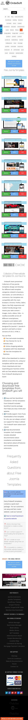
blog (12, 16)
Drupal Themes (14, 605)
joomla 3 (22, 33)
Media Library (14, 630)
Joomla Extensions (14, 597)
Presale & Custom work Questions (12, 719)
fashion (12, 30)
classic (14, 23)
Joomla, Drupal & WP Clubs (14, 607)
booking (15, 20)
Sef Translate (14, 633)
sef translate (17, 49)
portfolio (7, 46)
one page (20, 43)
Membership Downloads (14, 610)
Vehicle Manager (14, 622)
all (5, 16)
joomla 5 (14, 36)
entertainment (20, 26)
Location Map (14, 641)
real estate (13, 46)
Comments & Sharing (14, 643)
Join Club (14, 579)
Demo (6, 90)
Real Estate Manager (14, 625)
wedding (14, 56)
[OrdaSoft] (14, 3)
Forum (14, 664)
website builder (19, 53)
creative (19, 23)
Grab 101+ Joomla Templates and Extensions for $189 (14, 63)
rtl (11, 49)
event (7, 30)
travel (6, 53)
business (20, 20)
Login (14, 12)
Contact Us (14, 666)
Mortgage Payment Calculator (14, 646)
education (13, 26)
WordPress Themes (14, 602)
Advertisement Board (14, 636)
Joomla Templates (14, 599)
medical (21, 40)
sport (22, 49)
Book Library (14, 628)
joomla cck (7, 40)
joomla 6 (20, 36)
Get (22, 90)
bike (9, 16)
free (21, 30)
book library (8, 20)
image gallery (7, 33)
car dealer (9, 23)
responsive (20, 46)
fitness (17, 30)
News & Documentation (14, 661)
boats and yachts (19, 16)
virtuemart (11, 53)
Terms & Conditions (14, 658)
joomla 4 (8, 36)
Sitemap (14, 656)
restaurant (6, 49)
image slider (15, 33)
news (15, 43)
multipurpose (9, 43)
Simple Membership (14, 638)
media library (15, 40)
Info (14, 90)
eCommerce (7, 26)
